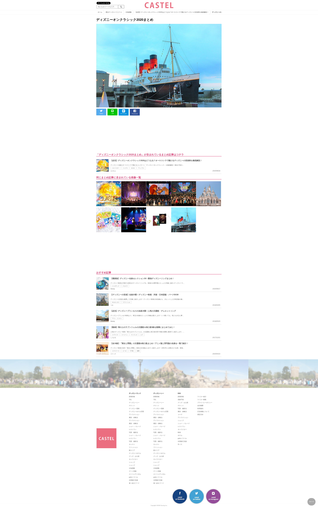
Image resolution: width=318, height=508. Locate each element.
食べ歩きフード (134, 483)
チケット (132, 405)
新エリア (132, 450)
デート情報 (132, 471)
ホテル (180, 435)
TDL (130, 399)
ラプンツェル (126, 302)
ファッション (133, 447)
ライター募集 (201, 399)
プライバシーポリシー (204, 402)
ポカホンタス (115, 302)
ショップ (132, 462)
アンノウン (141, 168)
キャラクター (133, 459)
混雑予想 (181, 399)
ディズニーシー (134, 402)
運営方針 (200, 414)
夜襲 (138, 351)
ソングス (125, 168)
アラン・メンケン (117, 318)
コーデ (180, 414)
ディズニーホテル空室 (136, 411)
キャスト (132, 444)
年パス (180, 444)
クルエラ (125, 286)
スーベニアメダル (135, 474)
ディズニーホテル (135, 453)
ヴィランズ (134, 334)
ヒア (142, 334)
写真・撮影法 (133, 432)
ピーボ (124, 351)
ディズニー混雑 (134, 408)
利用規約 (200, 408)
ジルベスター (115, 168)
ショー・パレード (135, 426)
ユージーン (124, 334)
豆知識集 (132, 468)
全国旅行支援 (133, 480)
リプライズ (115, 334)
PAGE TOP (311, 501)
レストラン (132, 429)
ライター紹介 (201, 396)
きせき (133, 168)
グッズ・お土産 (134, 456)
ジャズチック (115, 286)
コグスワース (115, 351)
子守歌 (132, 351)
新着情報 (132, 396)
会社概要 (200, 405)
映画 (179, 432)
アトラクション (134, 414)
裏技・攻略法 (133, 417)
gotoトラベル (133, 477)
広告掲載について (203, 411)
